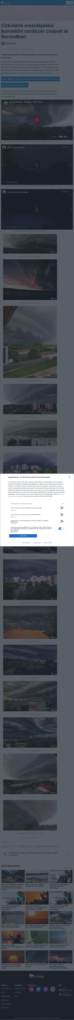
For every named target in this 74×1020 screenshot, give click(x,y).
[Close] (70, 477)
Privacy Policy (48, 542)
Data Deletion (26, 542)
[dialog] (37, 510)
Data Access (37, 542)
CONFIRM (23, 536)
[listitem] (37, 504)
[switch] (60, 508)
